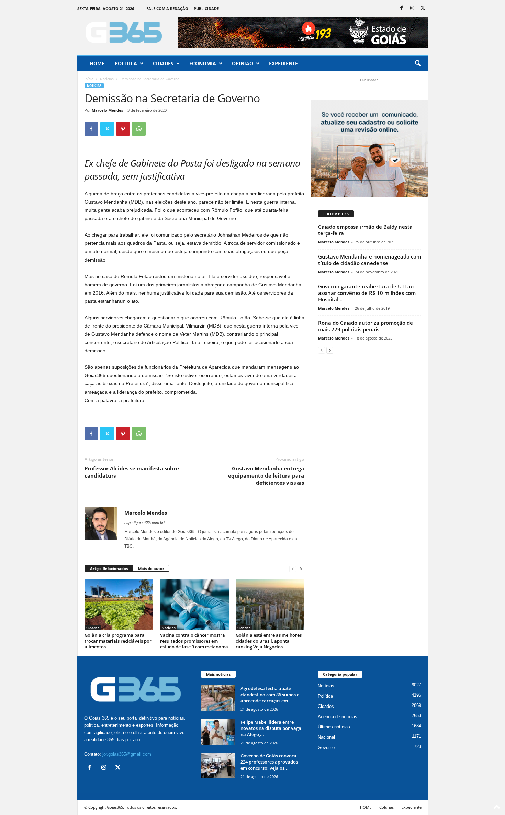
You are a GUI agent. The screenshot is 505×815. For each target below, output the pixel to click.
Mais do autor (151, 568)
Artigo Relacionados (109, 568)
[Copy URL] (154, 129)
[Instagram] (412, 8)
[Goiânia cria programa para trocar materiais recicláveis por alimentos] (119, 604)
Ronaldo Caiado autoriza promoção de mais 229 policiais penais (365, 326)
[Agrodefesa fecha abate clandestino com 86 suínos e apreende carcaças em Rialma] (218, 698)
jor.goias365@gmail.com (126, 754)
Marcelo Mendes (107, 110)
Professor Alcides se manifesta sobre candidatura (132, 472)
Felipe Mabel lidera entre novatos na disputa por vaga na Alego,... (270, 728)
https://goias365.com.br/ (144, 522)
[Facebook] (401, 8)
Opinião (242, 63)
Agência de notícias (337, 716)
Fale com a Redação (167, 8)
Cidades (163, 63)
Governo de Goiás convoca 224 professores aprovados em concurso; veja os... (269, 762)
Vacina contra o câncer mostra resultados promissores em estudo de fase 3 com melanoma (194, 641)
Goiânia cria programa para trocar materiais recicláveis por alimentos (118, 641)
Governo (326, 747)
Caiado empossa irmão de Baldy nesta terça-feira (365, 230)
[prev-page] (292, 568)
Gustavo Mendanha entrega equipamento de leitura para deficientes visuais (266, 475)
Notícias (107, 78)
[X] (423, 8)
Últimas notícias (334, 727)
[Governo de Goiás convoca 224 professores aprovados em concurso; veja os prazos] (218, 765)
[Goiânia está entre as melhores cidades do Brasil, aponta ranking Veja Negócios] (270, 604)
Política (126, 63)
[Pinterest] (123, 129)
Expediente (283, 63)
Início (89, 78)
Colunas (386, 807)
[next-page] (301, 568)
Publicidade (206, 8)
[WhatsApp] (139, 129)
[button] (417, 63)
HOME (365, 807)
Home (97, 63)
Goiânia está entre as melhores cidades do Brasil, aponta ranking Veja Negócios (269, 641)
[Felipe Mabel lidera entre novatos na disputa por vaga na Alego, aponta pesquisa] (218, 732)
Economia (202, 63)
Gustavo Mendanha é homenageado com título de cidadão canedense (369, 259)
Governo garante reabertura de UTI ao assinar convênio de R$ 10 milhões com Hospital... (367, 293)
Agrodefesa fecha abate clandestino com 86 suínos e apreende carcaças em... (269, 694)
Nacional (326, 737)
